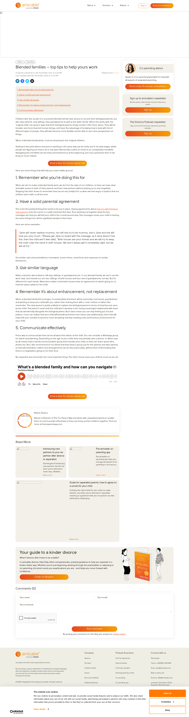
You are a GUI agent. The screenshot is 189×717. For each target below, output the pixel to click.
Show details (39, 709)
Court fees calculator (123, 668)
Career (86, 673)
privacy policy (119, 634)
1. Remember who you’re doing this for (35, 90)
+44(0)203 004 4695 (164, 663)
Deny (167, 710)
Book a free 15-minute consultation (147, 86)
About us (87, 658)
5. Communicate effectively (30, 110)
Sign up (148, 110)
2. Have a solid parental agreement (34, 95)
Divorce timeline (121, 663)
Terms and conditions (91, 678)
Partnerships (155, 658)
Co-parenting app (122, 683)
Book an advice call (157, 673)
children (19, 62)
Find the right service (123, 658)
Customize (166, 702)
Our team (87, 663)
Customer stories (90, 668)
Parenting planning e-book (125, 673)
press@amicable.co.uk (163, 668)
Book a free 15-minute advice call (67, 163)
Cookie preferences (91, 683)
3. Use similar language (28, 100)
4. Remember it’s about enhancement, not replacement (44, 105)
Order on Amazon (44, 577)
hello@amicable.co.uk (165, 678)
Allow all (167, 693)
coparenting (30, 62)
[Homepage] (27, 6)
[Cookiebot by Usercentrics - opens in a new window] (16, 712)
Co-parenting (120, 678)
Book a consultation (162, 6)
